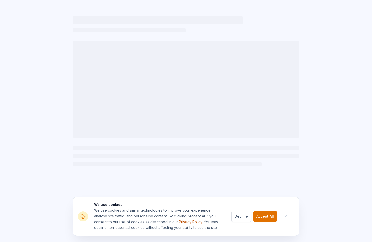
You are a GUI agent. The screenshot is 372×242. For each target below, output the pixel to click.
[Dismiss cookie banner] (288, 216)
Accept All (265, 216)
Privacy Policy (190, 222)
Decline (241, 216)
